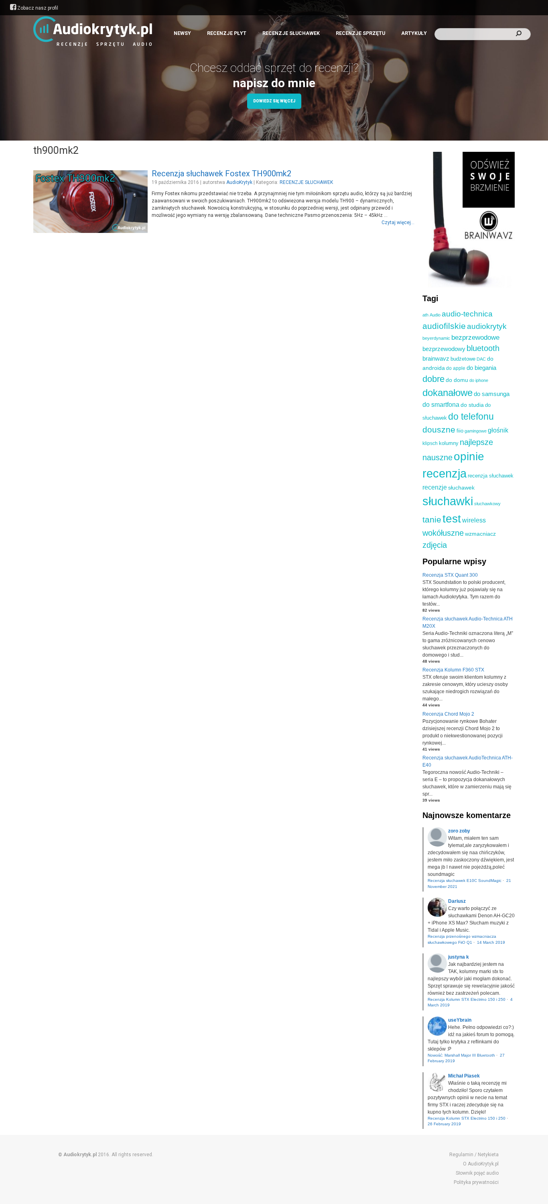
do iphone (478, 380)
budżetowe (463, 359)
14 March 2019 (491, 942)
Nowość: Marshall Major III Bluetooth (461, 1055)
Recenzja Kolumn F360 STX (453, 670)
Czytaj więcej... (398, 222)
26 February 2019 (444, 1124)
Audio (435, 314)
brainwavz (435, 358)
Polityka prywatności (476, 1182)
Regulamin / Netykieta (474, 1154)
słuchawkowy (487, 503)
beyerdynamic (436, 338)
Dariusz (457, 901)
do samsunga (491, 393)
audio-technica (467, 314)
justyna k (458, 957)
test (451, 518)
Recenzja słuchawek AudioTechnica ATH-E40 (467, 761)
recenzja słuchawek (490, 476)
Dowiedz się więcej (274, 101)
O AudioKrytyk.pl (481, 1164)
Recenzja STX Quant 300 (450, 575)
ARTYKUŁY (414, 33)
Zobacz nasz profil (37, 8)
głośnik (498, 430)
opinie (469, 456)
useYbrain (459, 1020)
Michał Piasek (464, 1076)
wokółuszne (443, 533)
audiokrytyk (487, 326)
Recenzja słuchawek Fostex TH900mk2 (221, 173)
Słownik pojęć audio (477, 1173)
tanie (431, 519)
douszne (438, 429)
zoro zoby (459, 831)
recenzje (434, 487)
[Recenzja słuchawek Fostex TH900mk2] (90, 231)
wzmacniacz (480, 534)
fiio (460, 431)
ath (425, 314)
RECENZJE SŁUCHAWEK (291, 33)
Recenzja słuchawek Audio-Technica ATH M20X (467, 622)
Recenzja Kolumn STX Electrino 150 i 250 (466, 999)
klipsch (430, 443)
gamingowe (476, 431)
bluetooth (483, 348)
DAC (481, 359)
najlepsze (476, 442)
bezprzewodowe (475, 337)
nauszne (437, 457)
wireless (474, 520)
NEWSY (182, 33)
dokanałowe (447, 392)
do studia (472, 405)
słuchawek (461, 487)
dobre (433, 379)
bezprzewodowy (443, 349)
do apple (455, 368)
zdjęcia (434, 545)
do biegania (481, 367)
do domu (457, 380)
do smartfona (440, 404)
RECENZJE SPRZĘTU (360, 33)
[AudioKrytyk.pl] (92, 31)
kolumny (449, 443)
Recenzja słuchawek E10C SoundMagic (464, 880)
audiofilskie (444, 326)
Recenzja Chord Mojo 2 (448, 714)
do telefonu (471, 416)
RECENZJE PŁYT (226, 33)
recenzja (444, 473)
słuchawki (447, 501)
